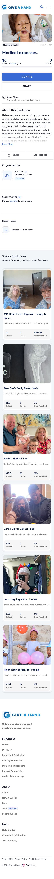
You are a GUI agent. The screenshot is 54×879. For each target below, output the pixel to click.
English (29, 865)
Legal (44, 859)
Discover (7, 749)
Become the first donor (22, 229)
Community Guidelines (14, 835)
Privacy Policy (21, 859)
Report (43, 154)
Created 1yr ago (46, 44)
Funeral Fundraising (12, 770)
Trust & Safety (9, 840)
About (5, 792)
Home (5, 744)
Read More (7, 144)
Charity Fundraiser (12, 760)
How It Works (9, 797)
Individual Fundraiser (13, 755)
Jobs (4, 808)
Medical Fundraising (13, 776)
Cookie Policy (34, 859)
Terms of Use (7, 859)
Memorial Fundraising (13, 765)
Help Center (8, 829)
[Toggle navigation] (48, 7)
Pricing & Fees (9, 813)
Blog (4, 803)
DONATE (27, 76)
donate (14, 200)
